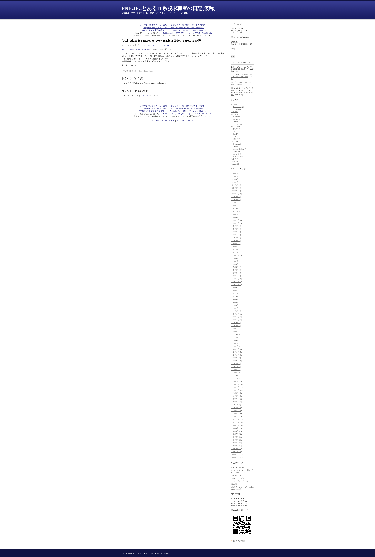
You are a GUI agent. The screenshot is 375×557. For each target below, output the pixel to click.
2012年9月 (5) (236, 358)
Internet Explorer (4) (240, 149)
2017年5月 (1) (236, 235)
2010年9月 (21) (236, 428)
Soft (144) (234, 141)
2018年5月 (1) (236, 217)
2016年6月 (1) (236, 244)
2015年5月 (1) (236, 267)
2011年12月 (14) (237, 384)
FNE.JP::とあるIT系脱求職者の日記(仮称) (169, 8)
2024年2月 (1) (236, 182)
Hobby (151, 71)
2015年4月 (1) (236, 270)
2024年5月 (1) (236, 179)
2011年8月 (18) (236, 396)
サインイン (145, 95)
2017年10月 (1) (236, 223)
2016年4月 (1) (236, 249)
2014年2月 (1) (236, 308)
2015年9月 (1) (236, 258)
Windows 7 (146, 553)
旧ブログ (150, 13)
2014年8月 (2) (236, 290)
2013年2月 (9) (236, 343)
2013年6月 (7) (236, 331)
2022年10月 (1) (236, 194)
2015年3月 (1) (236, 273)
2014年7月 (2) (236, 293)
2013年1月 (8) (236, 346)
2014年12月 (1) (236, 279)
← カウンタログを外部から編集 (153, 25)
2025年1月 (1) (236, 176)
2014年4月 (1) (236, 302)
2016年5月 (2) (236, 246)
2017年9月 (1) (236, 226)
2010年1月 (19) (236, 452)
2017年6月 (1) (236, 232)
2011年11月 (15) (237, 387)
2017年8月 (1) (236, 229)
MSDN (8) (236, 136)
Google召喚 (183, 13)
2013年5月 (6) (236, 334)
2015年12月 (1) (236, 255)
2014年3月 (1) (236, 305)
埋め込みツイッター (240, 37)
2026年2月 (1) (236, 173)
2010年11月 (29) (237, 422)
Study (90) (234, 159)
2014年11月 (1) (236, 282)
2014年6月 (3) (236, 296)
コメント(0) (150, 45)
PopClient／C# (236, 475)
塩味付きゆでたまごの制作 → (194, 25)
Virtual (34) (237, 154)
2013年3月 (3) (236, 340)
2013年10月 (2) (236, 320)
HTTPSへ (172, 13)
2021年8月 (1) (236, 200)
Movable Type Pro (135, 553)
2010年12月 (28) (237, 419)
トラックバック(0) (162, 45)
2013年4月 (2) (236, 337)
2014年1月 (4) (236, 311)
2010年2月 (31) (236, 449)
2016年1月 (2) (236, 252)
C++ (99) (236, 131)
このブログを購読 (238, 541)
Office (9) (236, 151)
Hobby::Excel (143, 71)
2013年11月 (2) (236, 317)
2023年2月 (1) (236, 191)
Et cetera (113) (238, 116)
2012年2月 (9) (236, 378)
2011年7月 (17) (236, 399)
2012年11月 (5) (236, 352)
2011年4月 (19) (236, 408)
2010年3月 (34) (236, 446)
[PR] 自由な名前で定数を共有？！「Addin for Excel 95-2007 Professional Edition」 (173, 30)
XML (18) (236, 139)
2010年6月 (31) (236, 437)
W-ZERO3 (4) (237, 124)
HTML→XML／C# (237, 467)
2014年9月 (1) (236, 287)
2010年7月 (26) (236, 434)
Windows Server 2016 (161, 553)
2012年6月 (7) (236, 367)
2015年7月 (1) (236, 261)
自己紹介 (125, 13)
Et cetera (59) (237, 109)
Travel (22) (234, 161)
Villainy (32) (235, 164)
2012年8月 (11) (236, 361)
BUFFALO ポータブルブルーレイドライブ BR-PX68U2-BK (187, 33)
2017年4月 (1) (236, 238)
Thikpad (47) (237, 121)
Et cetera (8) (237, 144)
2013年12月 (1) (236, 314)
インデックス (174, 25)
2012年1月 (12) (236, 381)
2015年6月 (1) (236, 264)
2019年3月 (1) (236, 208)
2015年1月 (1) (236, 276)
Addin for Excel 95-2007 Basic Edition (137, 49)
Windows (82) (238, 156)
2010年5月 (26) (236, 440)
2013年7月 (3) (236, 328)
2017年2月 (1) (236, 241)
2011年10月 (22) (237, 390)
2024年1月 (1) (236, 185)
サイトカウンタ (238, 24)
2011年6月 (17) (236, 402)
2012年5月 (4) (236, 370)
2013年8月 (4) (236, 326)
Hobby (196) (235, 126)
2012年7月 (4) (236, 364)
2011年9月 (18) (236, 393)
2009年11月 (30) (237, 457)
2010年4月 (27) (236, 443)
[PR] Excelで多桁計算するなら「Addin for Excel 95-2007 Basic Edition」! (173, 28)
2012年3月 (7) (236, 375)
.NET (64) (236, 129)
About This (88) (238, 107)
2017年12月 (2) (236, 220)
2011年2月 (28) (236, 413)
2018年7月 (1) (236, 214)
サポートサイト (137, 13)
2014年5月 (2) (236, 299)
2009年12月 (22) (237, 454)
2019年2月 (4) (236, 211)
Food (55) (234, 112)
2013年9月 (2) (236, 323)
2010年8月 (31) (236, 431)
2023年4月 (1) (236, 188)
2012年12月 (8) (236, 349)
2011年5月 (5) (236, 405)
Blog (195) (234, 104)
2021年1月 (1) (236, 202)
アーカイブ (160, 13)
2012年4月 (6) (236, 372)
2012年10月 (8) (236, 355)
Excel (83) (236, 134)
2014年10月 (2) (236, 285)
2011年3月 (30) (236, 411)
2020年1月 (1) (236, 205)
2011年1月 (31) (236, 416)
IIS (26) (235, 146)
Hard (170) (234, 114)
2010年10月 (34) (237, 425)
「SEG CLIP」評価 (237, 478)
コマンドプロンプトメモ (239, 481)
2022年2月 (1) (236, 197)
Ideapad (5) (237, 119)
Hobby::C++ (133, 71)
